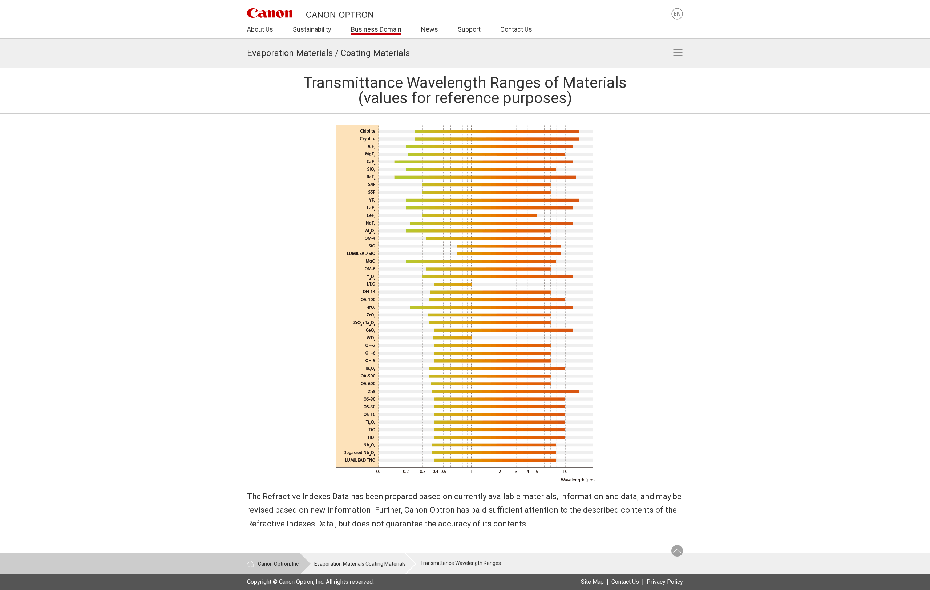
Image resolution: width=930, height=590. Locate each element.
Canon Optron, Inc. (279, 564)
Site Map (592, 581)
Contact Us (625, 581)
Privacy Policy (665, 581)
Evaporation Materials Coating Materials (360, 564)
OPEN (678, 52)
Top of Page (677, 551)
